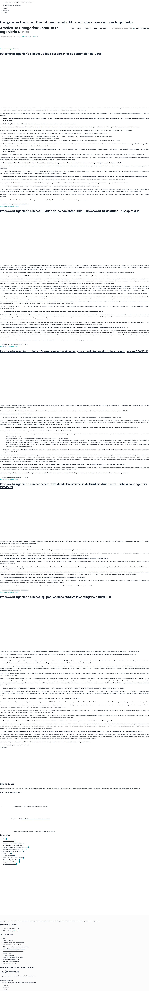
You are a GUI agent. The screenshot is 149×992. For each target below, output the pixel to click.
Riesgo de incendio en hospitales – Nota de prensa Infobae (39, 831)
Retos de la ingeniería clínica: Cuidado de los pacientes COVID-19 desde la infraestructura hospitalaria (70, 211)
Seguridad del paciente (9, 864)
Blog (95, 28)
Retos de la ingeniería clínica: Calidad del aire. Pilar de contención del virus (51, 54)
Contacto (104, 28)
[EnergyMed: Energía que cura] (74, 17)
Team (79, 28)
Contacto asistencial (8, 841)
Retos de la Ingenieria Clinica (10, 49)
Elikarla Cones (6, 204)
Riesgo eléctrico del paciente (11, 862)
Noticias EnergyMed (8, 855)
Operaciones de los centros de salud (13, 858)
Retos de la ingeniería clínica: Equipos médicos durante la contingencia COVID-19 (55, 597)
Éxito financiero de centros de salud (13, 845)
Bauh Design (9, 982)
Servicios (87, 28)
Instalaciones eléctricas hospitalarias (13, 851)
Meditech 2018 (7, 853)
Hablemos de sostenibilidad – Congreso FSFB (36, 806)
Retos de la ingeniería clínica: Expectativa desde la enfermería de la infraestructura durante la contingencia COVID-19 (73, 485)
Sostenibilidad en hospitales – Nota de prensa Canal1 (36, 819)
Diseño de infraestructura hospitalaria (13, 843)
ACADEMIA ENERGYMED (6, 980)
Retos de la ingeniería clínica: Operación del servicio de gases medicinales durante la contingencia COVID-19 (74, 351)
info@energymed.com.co (14, 5)
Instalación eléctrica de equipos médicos (14, 849)
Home (72, 28)
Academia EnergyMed (142, 28)
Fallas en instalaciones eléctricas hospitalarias (15, 847)
